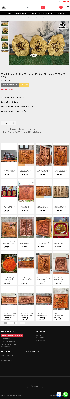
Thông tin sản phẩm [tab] (9, 123)
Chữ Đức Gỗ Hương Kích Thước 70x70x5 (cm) (43, 242)
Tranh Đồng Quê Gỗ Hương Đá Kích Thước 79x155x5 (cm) (43, 314)
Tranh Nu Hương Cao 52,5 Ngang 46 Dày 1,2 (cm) (9, 278)
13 (21, 323)
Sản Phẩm (9, 395)
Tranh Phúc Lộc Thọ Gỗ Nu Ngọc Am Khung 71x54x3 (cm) (9, 206)
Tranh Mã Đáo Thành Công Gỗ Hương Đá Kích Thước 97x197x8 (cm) (9, 314)
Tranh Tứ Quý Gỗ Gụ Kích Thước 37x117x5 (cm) (60, 206)
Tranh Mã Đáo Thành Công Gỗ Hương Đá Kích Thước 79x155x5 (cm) (26, 314)
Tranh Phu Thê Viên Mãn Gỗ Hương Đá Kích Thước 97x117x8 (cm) (60, 278)
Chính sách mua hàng (7, 358)
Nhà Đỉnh (20, 395)
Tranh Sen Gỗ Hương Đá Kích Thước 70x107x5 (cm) (43, 278)
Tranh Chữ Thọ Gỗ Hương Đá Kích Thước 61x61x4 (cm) (60, 314)
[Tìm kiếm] (43, 7)
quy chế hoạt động (6, 360)
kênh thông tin (40, 340)
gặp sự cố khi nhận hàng (8, 346)
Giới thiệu (39, 335)
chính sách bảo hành (7, 355)
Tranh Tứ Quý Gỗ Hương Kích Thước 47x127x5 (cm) (42, 206)
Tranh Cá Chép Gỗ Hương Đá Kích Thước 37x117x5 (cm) (26, 242)
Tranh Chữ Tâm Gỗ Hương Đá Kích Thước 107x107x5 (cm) (25, 171)
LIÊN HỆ (38, 343)
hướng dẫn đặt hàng (7, 338)
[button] (55, 13)
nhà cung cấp (40, 338)
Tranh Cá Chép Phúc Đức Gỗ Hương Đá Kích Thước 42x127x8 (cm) (43, 171)
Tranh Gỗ (11, 17)
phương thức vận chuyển (8, 344)
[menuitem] (8, 13)
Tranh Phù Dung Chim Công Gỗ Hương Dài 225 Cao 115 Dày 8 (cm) (26, 278)
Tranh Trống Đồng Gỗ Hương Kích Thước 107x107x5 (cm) (25, 206)
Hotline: (62, 1)
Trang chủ (4, 17)
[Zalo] (58, 394)
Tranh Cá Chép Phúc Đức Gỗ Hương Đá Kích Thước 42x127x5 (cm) (60, 171)
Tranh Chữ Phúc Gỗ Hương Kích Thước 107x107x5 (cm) (9, 242)
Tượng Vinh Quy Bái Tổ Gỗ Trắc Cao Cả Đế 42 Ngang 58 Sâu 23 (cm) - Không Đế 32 (9, 171)
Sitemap (15, 395)
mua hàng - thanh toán (8, 341)
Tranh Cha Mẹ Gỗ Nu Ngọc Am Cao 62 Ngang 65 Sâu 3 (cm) (60, 242)
